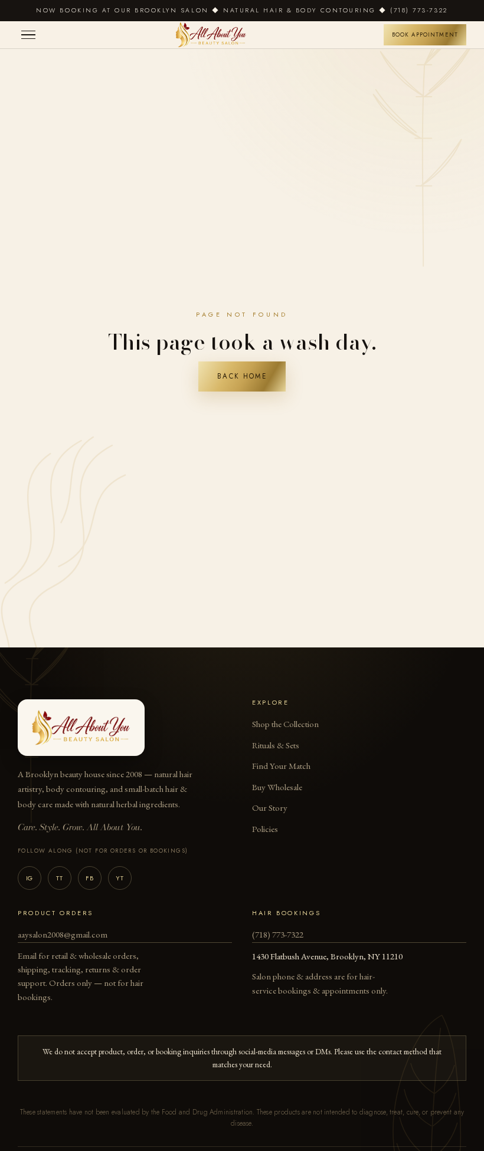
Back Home (242, 376)
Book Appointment (425, 35)
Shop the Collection (285, 723)
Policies (265, 828)
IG (29, 878)
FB (89, 878)
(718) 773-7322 (277, 934)
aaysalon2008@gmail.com (62, 934)
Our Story (269, 807)
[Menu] (28, 35)
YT (119, 878)
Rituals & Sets (275, 745)
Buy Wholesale (277, 786)
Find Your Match (281, 765)
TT (59, 878)
